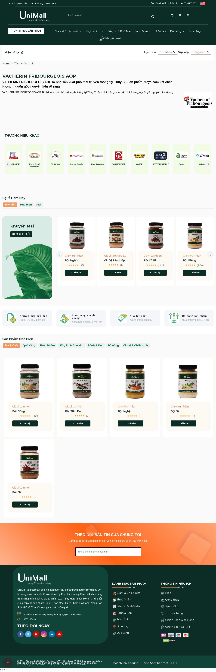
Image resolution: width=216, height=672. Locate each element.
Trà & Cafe (11, 345)
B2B (11, 3)
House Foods (28, 164)
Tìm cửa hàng (36, 3)
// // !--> (108, 91)
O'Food (154, 164)
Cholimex (196, 164)
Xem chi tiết (21, 234)
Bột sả (175, 411)
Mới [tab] (38, 204)
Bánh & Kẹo (95, 345)
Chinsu (175, 164)
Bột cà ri (150, 260)
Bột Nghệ (124, 411)
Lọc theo (150, 52)
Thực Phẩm (47, 345)
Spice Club (21, 3)
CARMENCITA (70, 164)
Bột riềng (189, 260)
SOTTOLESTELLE (113, 164)
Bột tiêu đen (73, 411)
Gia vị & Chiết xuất (135, 345)
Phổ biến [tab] (26, 204)
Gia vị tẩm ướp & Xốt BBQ (114, 256)
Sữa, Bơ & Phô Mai (71, 345)
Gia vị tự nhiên (74, 255)
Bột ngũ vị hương (72, 260)
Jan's (133, 164)
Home (6, 63)
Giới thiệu (51, 3)
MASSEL (91, 164)
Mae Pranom (49, 164)
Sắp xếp (183, 52)
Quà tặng (29, 345)
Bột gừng (18, 411)
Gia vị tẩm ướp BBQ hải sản (114, 260)
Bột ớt (16, 492)
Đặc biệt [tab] (10, 204)
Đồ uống (113, 345)
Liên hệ (77, 272)
